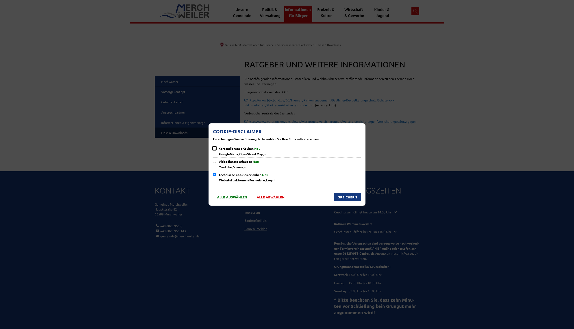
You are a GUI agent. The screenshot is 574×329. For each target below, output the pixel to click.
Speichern (347, 197)
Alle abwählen (271, 197)
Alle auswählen (232, 197)
